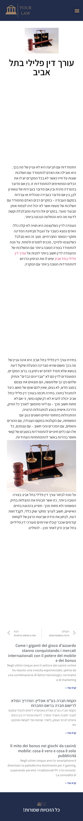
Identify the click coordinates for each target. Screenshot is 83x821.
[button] (77, 10)
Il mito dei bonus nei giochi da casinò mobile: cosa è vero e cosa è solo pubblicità (43, 750)
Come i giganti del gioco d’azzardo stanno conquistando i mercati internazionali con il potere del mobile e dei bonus (42, 653)
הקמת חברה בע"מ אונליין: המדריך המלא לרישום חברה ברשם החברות (43, 703)
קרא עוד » (70, 687)
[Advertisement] (41, 122)
